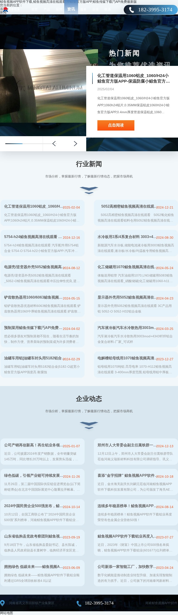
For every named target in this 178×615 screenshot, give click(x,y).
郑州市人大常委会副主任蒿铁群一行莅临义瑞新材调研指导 (128, 445)
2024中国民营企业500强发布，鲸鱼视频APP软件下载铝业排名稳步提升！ (35, 506)
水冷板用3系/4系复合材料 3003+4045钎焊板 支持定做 (128, 237)
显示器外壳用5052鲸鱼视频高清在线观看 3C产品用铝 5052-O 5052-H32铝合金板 (128, 297)
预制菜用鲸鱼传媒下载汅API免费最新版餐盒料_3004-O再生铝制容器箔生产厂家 (35, 328)
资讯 (71, 9)
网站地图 (6, 613)
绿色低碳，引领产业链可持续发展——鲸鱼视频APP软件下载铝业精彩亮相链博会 (35, 475)
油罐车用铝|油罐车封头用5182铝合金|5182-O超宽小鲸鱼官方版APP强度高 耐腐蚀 (35, 358)
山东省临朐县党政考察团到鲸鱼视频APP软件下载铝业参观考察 (35, 536)
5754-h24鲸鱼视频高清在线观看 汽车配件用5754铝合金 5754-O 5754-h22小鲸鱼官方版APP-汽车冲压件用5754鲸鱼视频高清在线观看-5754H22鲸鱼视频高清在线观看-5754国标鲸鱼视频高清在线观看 (35, 237)
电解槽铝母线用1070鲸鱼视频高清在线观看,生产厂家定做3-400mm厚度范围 (128, 358)
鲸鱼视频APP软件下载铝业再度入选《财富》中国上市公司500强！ (128, 536)
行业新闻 (89, 163)
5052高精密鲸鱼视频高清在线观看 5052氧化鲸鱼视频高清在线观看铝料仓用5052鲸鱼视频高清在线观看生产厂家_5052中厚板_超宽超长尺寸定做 (128, 206)
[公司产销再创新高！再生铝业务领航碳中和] (49, 51)
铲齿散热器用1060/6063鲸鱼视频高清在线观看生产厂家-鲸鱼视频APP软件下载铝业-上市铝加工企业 (35, 297)
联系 (108, 9)
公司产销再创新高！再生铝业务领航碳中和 (35, 445)
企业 (95, 9)
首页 (34, 9)
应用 (59, 9)
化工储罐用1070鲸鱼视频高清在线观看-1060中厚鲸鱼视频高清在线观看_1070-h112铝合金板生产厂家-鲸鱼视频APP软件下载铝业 (128, 267)
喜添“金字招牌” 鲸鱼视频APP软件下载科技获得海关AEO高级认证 (128, 475)
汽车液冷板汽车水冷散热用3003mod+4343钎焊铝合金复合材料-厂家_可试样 (128, 328)
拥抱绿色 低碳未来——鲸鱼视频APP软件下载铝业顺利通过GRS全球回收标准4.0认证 (35, 567)
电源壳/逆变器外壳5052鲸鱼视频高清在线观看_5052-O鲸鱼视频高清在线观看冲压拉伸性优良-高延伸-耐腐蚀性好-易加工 (35, 267)
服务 (83, 9)
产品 (47, 9)
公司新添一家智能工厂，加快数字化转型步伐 (128, 567)
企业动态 (89, 398)
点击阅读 (116, 55)
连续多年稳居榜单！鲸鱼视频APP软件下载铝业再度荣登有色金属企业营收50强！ (128, 506)
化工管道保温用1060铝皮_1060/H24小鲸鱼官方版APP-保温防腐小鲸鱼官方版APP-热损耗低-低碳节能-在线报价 (35, 206)
